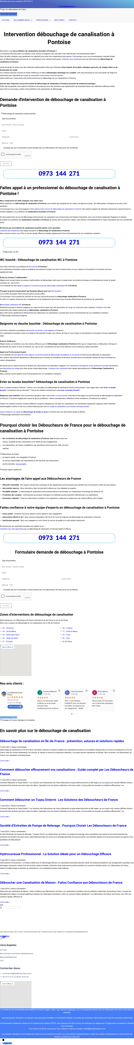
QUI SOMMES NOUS (22, 20)
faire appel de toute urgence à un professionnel (31, 355)
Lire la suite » (5, 761)
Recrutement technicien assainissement (16, 953)
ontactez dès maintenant (59, 368)
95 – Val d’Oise (8, 628)
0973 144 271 (59, 174)
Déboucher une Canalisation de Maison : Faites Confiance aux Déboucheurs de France (61, 882)
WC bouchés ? (57, 291)
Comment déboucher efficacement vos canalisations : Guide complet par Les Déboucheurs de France (66, 772)
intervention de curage (11, 368)
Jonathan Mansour (102, 691)
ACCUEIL (6, 20)
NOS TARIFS (59, 20)
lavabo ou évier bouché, (58, 396)
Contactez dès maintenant (9, 231)
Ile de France (67, 641)
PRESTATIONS (42, 20)
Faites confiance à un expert (10, 412)
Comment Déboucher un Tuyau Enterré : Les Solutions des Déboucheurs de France (59, 800)
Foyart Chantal (46, 691)
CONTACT (73, 20)
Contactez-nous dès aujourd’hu (11, 529)
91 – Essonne (8, 641)
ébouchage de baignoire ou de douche (66, 355)
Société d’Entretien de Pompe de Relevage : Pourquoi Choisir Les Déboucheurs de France (63, 825)
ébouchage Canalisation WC (11, 305)
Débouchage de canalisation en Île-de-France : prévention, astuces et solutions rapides (62, 741)
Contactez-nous (101, 307)
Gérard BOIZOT (73, 691)
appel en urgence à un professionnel (30, 286)
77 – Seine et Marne (69, 631)
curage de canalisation (31, 75)
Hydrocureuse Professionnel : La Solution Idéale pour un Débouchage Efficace (55, 854)
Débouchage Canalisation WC (57, 286)
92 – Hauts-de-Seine (10, 638)
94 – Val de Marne (9, 631)
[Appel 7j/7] (3, 1043)
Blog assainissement (8, 957)
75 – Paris (66, 635)
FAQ (1, 960)
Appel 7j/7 (8, 1043)
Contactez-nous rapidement (72, 59)
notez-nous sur (14, 706)
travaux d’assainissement (53, 75)
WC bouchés (33, 267)
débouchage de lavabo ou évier (35, 412)
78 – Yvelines (67, 628)
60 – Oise (66, 638)
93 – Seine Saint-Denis (11, 635)
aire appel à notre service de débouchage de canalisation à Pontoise (57, 209)
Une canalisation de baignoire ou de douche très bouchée (88, 366)
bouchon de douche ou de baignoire (41, 330)
